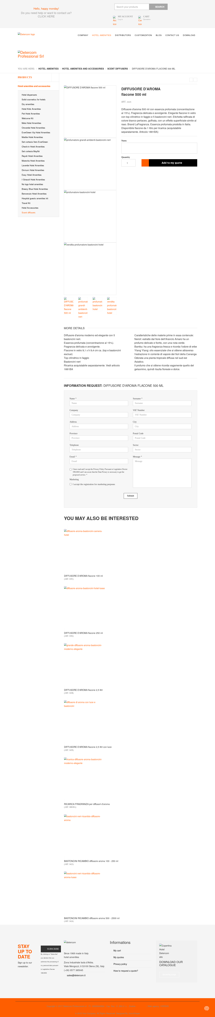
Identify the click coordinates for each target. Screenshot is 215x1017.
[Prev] (66, 190)
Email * (73, 457)
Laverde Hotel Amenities (33, 165)
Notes (124, 141)
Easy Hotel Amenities (32, 174)
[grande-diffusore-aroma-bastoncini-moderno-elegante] (130, 664)
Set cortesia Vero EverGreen (35, 141)
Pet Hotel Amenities (31, 113)
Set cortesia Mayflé (31, 151)
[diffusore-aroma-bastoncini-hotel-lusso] (130, 607)
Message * (137, 457)
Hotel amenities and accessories (34, 86)
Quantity (125, 157)
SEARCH (159, 6)
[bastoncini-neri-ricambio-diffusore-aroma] (130, 835)
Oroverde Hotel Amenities (33, 127)
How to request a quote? (125, 970)
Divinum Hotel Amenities (33, 170)
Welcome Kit (27, 118)
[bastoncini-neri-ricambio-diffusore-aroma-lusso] (130, 892)
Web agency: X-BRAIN (158, 1006)
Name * (73, 398)
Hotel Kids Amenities (31, 108)
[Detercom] (40, 39)
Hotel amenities (101, 35)
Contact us (172, 35)
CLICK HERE (46, 16)
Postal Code (138, 433)
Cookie (132, 1006)
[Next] (114, 190)
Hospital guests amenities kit (35, 198)
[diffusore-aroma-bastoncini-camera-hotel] (130, 550)
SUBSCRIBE (53, 949)
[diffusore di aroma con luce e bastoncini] (130, 721)
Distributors (123, 35)
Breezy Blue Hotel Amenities (35, 188)
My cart (117, 950)
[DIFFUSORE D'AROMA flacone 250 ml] (191, 80)
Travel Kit (26, 203)
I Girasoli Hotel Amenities (33, 179)
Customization (143, 35)
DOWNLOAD (169, 975)
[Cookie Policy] (206, 1008)
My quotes (118, 957)
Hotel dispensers (29, 94)
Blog (159, 35)
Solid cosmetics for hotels (33, 99)
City (135, 422)
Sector (136, 445)
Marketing (74, 479)
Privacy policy (120, 964)
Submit (130, 496)
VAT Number (139, 410)
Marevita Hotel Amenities (33, 160)
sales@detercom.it (76, 975)
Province (73, 433)
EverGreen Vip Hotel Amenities (36, 132)
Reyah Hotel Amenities (32, 155)
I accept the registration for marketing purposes (94, 484)
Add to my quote (172, 162)
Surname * (137, 398)
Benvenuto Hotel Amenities (34, 193)
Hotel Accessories (30, 207)
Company (83, 35)
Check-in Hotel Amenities (33, 146)
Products (25, 77)
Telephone (74, 445)
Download (189, 35)
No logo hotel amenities (32, 184)
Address (73, 422)
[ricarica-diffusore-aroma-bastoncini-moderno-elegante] (130, 778)
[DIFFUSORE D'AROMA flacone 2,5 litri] (195, 80)
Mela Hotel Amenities (31, 122)
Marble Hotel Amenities (32, 137)
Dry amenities (28, 104)
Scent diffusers (28, 212)
